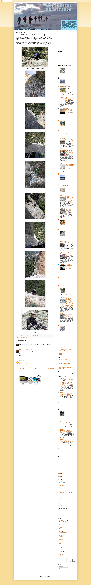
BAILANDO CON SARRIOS (65, 264)
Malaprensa (62, 439)
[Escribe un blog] (35, 335)
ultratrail (60, 546)
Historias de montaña (64, 108)
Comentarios (62, 568)
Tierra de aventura (63, 195)
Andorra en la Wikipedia (63, 368)
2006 (60, 505)
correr (60, 525)
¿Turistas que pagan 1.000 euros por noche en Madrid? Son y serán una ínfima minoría (66, 441)
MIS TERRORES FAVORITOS (65, 325)
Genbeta (61, 429)
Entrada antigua (51, 368)
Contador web (60, 515)
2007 (60, 481)
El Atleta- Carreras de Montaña (64, 351)
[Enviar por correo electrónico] (34, 335)
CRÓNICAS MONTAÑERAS (65, 86)
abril (61, 498)
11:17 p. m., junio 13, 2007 (24, 346)
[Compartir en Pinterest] (39, 335)
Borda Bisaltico (62, 548)
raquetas (60, 528)
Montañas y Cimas (62, 520)
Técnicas (60, 551)
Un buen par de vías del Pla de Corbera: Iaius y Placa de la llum (69, 69)
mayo (61, 497)
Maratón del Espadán (63, 550)
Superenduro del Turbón (69, 87)
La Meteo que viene (63, 297)
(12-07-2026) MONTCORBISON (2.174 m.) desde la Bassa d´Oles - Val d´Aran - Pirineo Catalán (69, 177)
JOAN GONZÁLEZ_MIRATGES (25, 349)
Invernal (60, 527)
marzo (61, 500)
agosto (61, 487)
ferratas (60, 543)
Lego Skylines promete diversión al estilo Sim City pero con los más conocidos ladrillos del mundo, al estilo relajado (66, 394)
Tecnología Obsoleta (63, 402)
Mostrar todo (73, 343)
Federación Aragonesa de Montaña (65, 349)
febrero (61, 501)
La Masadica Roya (62, 362)
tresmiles (60, 529)
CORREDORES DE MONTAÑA (65, 219)
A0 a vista (61, 313)
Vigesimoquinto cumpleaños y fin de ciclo (66, 422)
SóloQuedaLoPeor (63, 335)
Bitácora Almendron (63, 421)
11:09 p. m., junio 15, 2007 (24, 357)
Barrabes (60, 354)
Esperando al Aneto (63, 495)
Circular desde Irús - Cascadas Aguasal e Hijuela (68, 210)
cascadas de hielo (62, 532)
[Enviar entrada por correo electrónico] (32, 335)
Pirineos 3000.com (62, 350)
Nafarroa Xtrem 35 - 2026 (69, 242)
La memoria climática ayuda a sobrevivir (66, 379)
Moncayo (60, 535)
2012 (60, 473)
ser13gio (61, 130)
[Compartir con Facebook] (37, 335)
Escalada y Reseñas (23, 337)
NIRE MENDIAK (62, 138)
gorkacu (20, 360)
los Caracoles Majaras (64, 229)
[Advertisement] (66, 40)
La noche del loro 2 (63, 97)
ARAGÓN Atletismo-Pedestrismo (66, 150)
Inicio (36, 368)
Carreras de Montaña (63, 523)
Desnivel (60, 353)
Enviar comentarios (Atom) (26, 370)
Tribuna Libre (62, 378)
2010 (60, 476)
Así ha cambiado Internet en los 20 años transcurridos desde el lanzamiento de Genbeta (66, 431)
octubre (61, 485)
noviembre (62, 484)
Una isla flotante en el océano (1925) (66, 403)
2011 (60, 474)
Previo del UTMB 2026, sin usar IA (65, 131)
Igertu (61, 277)
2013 (60, 471)
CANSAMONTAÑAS (63, 241)
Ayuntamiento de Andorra (63, 359)
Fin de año (61, 540)
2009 (60, 478)
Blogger (52, 576)
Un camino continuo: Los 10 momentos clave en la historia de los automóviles (69, 412)
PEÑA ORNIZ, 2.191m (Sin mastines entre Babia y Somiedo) (69, 140)
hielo (60, 531)
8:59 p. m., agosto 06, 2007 (24, 363)
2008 (60, 479)
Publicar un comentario (22, 366)
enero (61, 503)
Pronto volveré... (68, 187)
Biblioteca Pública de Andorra (64, 363)
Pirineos (60, 524)
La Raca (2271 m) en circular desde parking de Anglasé (69, 80)
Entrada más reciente (20, 368)
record (60, 544)
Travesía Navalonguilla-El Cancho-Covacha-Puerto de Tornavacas (69, 289)
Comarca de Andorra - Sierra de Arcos (66, 360)
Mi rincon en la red (63, 208)
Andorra (60, 538)
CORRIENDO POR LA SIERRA (65, 120)
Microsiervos (62, 392)
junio (61, 488)
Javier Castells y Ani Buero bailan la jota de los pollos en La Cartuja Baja (69, 152)
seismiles (61, 539)
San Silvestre (61, 555)
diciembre (62, 482)
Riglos (60, 554)
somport (60, 547)
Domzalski (62, 67)
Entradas (61, 566)
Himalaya (61, 536)
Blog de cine (62, 456)
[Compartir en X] (36, 335)
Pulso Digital (62, 409)
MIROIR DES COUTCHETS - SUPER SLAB (69, 99)
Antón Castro (62, 448)
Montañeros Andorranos (63, 347)
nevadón (60, 552)
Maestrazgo (61, 542)
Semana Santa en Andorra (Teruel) (65, 367)
